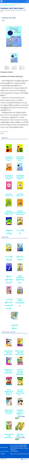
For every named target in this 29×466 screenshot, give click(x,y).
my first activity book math (8, 332)
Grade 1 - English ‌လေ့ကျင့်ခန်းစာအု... (20, 302)
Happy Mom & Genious (15, 4)
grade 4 (14, 10)
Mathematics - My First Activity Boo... (9, 352)
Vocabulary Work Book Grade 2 (20, 158)
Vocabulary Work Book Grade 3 (9, 177)
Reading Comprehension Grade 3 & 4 (20, 212)
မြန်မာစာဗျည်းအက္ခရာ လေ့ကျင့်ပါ (9, 279)
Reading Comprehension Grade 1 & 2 (9, 212)
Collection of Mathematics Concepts (9, 411)
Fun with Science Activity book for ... (20, 392)
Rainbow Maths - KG (20, 435)
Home (1, 4)
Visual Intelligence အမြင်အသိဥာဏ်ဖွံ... (20, 279)
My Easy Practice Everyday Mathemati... (20, 372)
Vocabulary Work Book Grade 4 (20, 177)
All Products (7, 4)
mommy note (5, 237)
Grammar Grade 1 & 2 (9, 194)
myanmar (5, 10)
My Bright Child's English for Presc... (20, 412)
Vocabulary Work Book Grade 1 (9, 158)
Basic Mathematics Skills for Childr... (9, 392)
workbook (18, 10)
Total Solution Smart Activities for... (9, 436)
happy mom (9, 10)
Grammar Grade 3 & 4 (20, 194)
